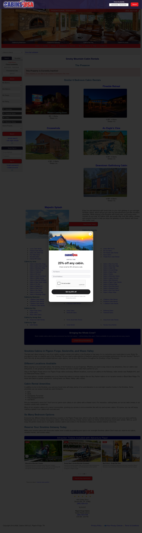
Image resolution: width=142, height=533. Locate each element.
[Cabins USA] (18, 4)
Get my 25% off (71, 292)
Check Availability (119, 2)
